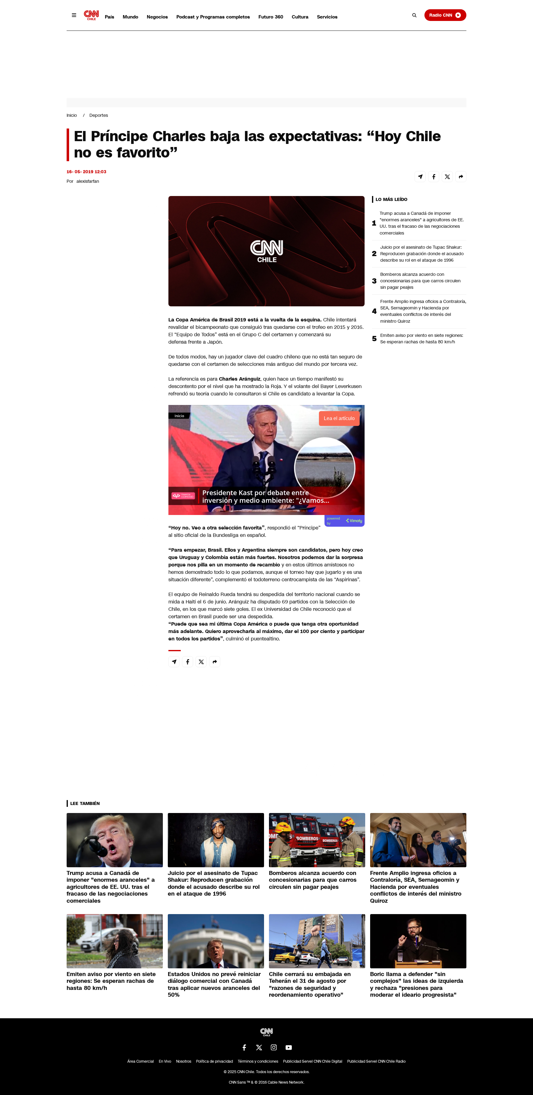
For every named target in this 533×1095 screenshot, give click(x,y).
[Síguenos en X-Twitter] (259, 1047)
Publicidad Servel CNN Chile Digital (312, 1061)
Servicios (327, 17)
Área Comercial (140, 1061)
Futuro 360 (270, 17)
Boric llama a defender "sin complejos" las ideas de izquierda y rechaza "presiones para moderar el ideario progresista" (416, 984)
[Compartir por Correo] (420, 176)
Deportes (98, 115)
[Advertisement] (113, 549)
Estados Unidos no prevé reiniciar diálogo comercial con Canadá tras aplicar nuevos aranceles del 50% (214, 984)
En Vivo (165, 1061)
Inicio (72, 115)
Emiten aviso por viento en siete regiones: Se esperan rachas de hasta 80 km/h (421, 338)
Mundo (130, 17)
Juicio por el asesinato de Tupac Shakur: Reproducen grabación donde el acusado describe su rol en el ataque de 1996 (422, 253)
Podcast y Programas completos (213, 17)
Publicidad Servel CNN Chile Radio (376, 1061)
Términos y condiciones (258, 1061)
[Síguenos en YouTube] (289, 1047)
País (109, 17)
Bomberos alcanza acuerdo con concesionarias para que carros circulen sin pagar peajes (420, 280)
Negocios (157, 17)
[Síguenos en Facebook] (244, 1047)
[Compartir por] (460, 176)
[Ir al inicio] (91, 15)
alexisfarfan (87, 181)
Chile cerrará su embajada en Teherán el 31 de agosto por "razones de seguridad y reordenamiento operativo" (310, 984)
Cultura (300, 17)
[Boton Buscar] (414, 15)
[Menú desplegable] (74, 15)
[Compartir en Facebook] (433, 176)
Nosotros (183, 1061)
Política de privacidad (214, 1061)
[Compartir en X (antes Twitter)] (447, 176)
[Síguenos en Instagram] (274, 1047)
